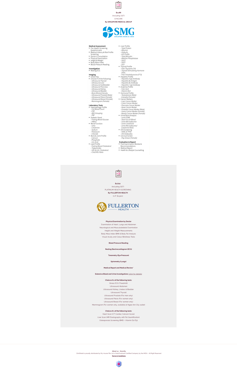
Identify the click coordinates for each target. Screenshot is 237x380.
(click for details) (135, 274)
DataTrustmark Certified (123, 353)
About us (115, 351)
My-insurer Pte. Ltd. (107, 353)
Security (123, 351)
